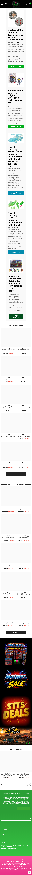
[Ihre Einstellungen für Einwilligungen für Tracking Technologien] (29, 872)
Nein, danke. (16, 452)
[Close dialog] (30, 409)
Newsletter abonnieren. (16, 449)
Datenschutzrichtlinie (26, 461)
